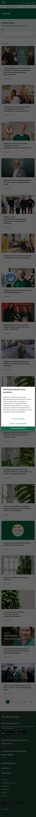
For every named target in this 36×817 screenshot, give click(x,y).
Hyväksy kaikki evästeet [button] (18, 428)
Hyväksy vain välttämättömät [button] (18, 423)
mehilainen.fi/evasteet (18, 412)
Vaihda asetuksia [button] (19, 419)
